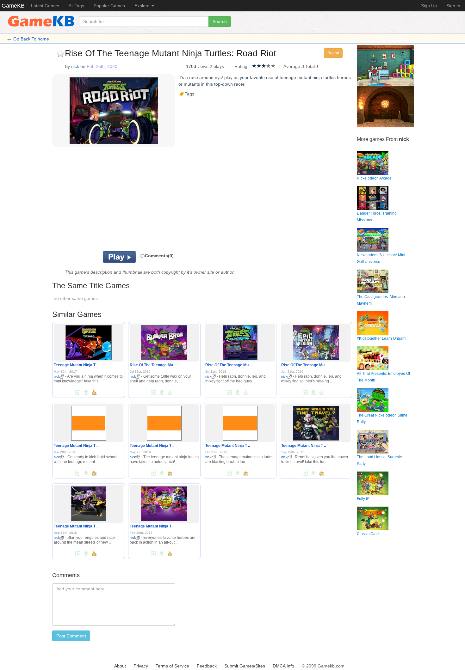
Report (333, 53)
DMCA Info (283, 665)
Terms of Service (172, 665)
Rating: (241, 66)
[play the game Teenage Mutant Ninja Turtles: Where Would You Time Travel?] (316, 421)
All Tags (76, 5)
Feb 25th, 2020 (102, 66)
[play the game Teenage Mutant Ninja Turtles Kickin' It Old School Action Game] (88, 421)
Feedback (207, 665)
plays (219, 66)
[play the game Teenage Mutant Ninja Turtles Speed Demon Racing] (88, 502)
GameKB (13, 6)
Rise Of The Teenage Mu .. (153, 365)
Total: (310, 66)
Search (220, 21)
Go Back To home (31, 38)
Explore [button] (142, 5)
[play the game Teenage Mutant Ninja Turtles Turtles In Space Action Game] (164, 421)
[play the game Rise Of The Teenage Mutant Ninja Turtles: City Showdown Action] (240, 341)
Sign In (453, 5)
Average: (292, 66)
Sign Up (429, 5)
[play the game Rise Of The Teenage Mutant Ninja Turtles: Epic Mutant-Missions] (316, 341)
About (120, 665)
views (202, 66)
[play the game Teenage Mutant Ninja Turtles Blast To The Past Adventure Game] (240, 421)
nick (75, 66)
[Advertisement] (131, 200)
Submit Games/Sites (244, 665)
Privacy (140, 665)
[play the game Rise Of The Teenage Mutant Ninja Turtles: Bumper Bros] (164, 341)
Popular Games (109, 5)
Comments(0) (159, 255)
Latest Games (45, 5)
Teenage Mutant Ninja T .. (76, 365)
